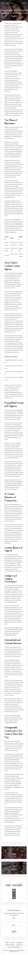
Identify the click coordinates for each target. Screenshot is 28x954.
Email (14, 925)
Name (14, 918)
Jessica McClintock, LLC (11, 950)
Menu (24, 3)
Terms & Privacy (12, 951)
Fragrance (14, 869)
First (8, 922)
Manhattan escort (17, 40)
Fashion (13, 854)
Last (19, 922)
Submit (14, 931)
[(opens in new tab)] (14, 892)
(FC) (18, 951)
